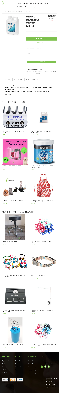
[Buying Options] (26, 128)
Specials (33, 4)
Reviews (29, 79)
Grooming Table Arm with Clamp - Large (42, 311)
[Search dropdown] (34, 6)
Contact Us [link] (18, 367)
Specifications (18, 79)
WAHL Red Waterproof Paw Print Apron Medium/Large (42, 201)
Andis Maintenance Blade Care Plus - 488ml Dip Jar (43, 166)
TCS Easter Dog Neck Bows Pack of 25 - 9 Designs (15, 276)
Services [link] (17, 364)
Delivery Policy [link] (32, 373)
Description (7, 79)
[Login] (30, 6)
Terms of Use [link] (31, 361)
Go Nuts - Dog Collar (38, 275)
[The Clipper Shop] (8, 2)
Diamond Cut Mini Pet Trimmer (13, 200)
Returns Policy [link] (32, 367)
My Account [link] (5, 361)
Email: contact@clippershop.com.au (48, 362)
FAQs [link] (16, 370)
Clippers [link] (4, 372)
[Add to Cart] (26, 162)
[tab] (7, 79)
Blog (27, 7)
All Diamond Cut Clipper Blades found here (13, 132)
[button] (41, 42)
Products (25, 4)
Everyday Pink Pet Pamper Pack (13, 166)
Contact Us (20, 7)
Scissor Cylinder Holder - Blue (13, 344)
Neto (46, 390)
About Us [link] (17, 361)
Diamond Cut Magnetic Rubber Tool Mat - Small (14, 311)
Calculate (41, 62)
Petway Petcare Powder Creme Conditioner (41, 132)
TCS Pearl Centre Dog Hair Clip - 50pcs (42, 242)
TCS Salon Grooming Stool (11, 241)
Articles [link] (17, 373)
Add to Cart (42, 39)
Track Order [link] (5, 364)
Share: (28, 29)
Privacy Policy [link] (31, 364)
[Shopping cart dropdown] (32, 6)
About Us (46, 4)
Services (40, 4)
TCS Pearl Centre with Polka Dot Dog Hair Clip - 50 (43, 345)
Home (19, 4)
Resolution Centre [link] (5, 368)
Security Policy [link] (32, 370)
